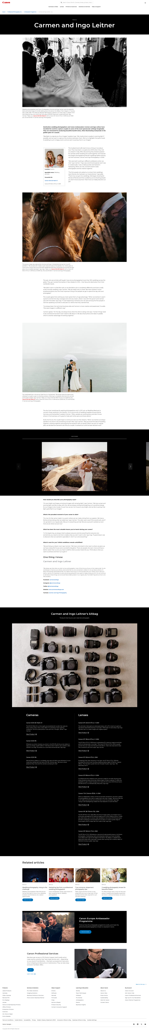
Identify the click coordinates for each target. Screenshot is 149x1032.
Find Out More (28, 899)
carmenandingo (54, 579)
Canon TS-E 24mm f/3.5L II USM (89, 793)
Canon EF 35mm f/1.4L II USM (88, 739)
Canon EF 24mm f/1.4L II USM (88, 723)
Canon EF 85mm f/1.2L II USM (88, 775)
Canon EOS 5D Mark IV (39, 116)
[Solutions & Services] (90, 7)
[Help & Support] (101, 7)
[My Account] (145, 3)
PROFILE (74, 19)
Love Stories (74, 436)
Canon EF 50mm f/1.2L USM (88, 757)
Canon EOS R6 (31, 757)
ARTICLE (24, 884)
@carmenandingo (55, 583)
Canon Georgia (6, 1024)
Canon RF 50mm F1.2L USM (88, 831)
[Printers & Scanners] (77, 7)
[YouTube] (145, 1024)
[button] (130, 466)
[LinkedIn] (137, 1024)
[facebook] (133, 1024)
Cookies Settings (92, 1020)
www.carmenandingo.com (56, 589)
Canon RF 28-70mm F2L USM (88, 811)
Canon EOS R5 (31, 741)
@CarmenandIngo (53, 586)
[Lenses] (64, 7)
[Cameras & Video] (58, 7)
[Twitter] (141, 1024)
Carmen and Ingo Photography (58, 592)
